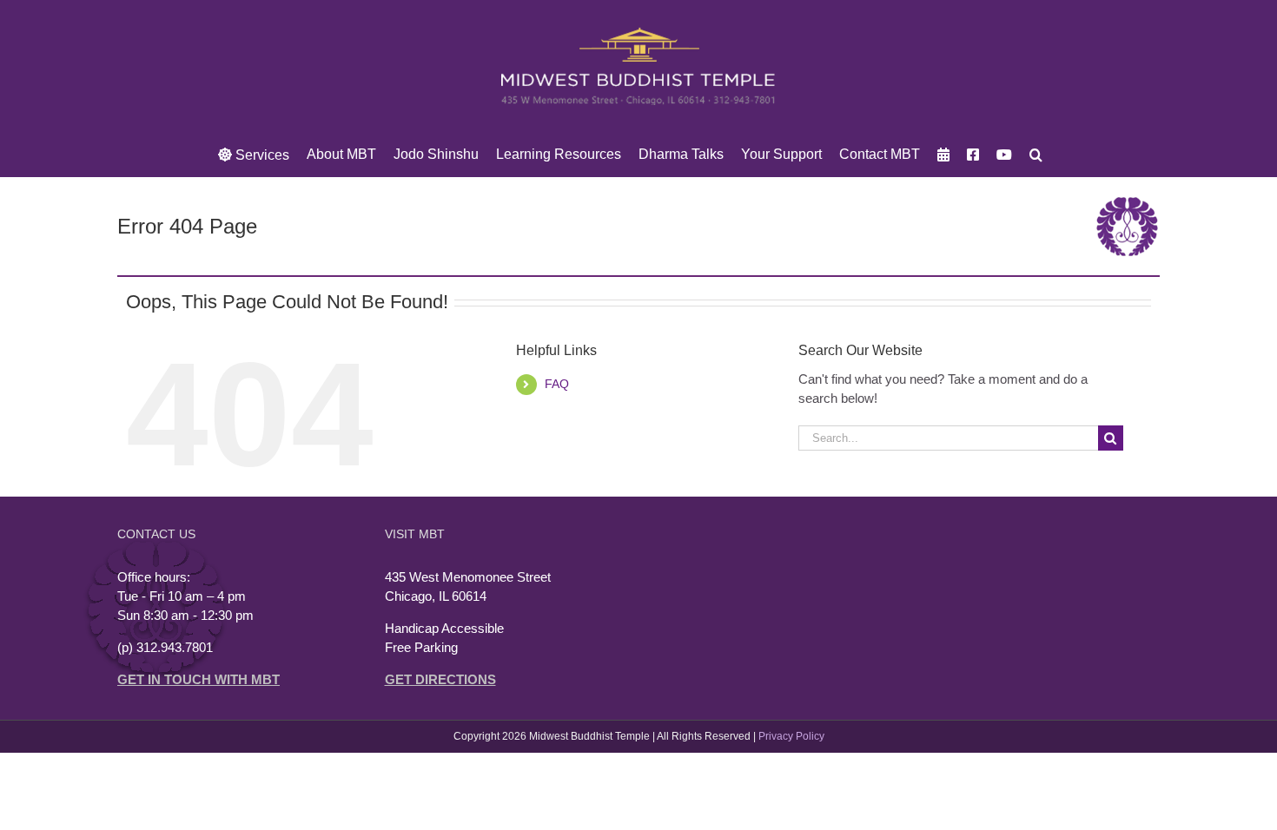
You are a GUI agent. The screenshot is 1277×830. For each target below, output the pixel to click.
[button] (1035, 154)
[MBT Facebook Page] (973, 154)
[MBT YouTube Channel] (1004, 154)
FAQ (557, 384)
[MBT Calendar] (943, 154)
